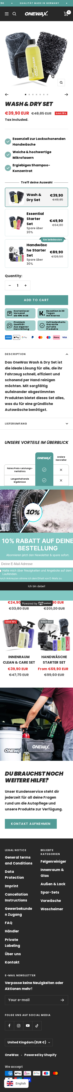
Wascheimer (52, 909)
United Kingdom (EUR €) (27, 1042)
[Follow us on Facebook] (9, 1025)
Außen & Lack (53, 884)
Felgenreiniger (53, 861)
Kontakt (12, 962)
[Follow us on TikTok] (36, 1025)
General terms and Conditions (18, 860)
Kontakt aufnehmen (31, 824)
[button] (36, 197)
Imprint (11, 886)
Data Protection (14, 874)
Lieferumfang (16, 424)
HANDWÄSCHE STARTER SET (54, 659)
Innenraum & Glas (52, 872)
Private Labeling (12, 942)
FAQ (8, 922)
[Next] (66, 94)
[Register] (62, 1000)
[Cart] (66, 14)
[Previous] (6, 94)
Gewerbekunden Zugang (18, 911)
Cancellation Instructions (16, 897)
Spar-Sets (50, 892)
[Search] (14, 14)
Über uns (13, 954)
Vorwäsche (51, 900)
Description (15, 354)
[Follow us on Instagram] (18, 1025)
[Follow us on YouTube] (27, 1025)
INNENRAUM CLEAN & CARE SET (19, 659)
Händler (12, 931)
